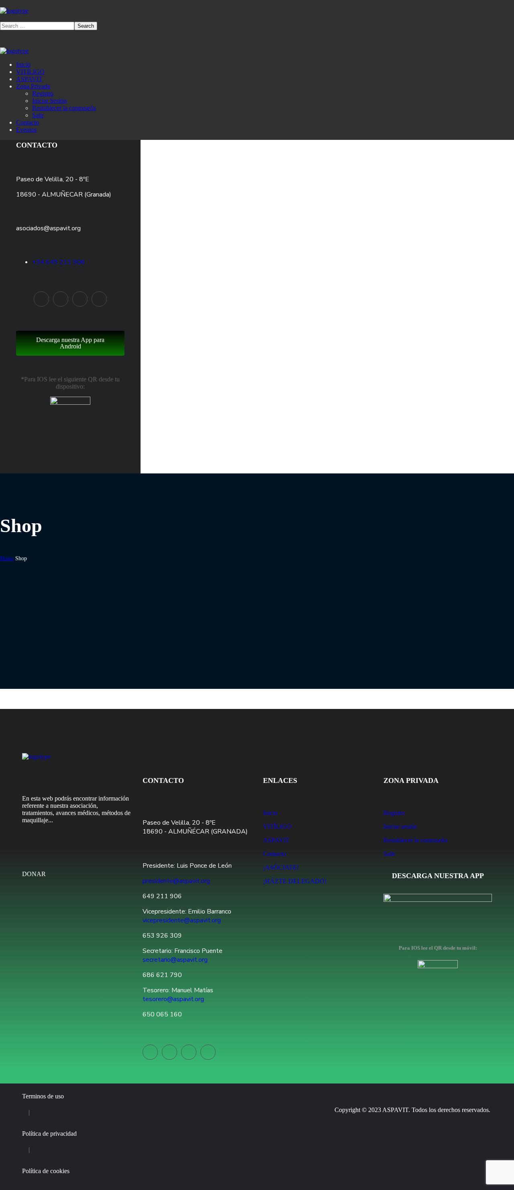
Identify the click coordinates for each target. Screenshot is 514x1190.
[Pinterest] (80, 299)
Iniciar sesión (400, 826)
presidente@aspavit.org (176, 881)
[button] (257, 18)
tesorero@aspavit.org (173, 999)
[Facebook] (60, 299)
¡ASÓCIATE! (281, 867)
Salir (389, 853)
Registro (394, 812)
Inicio (270, 812)
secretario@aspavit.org (175, 959)
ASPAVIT (276, 840)
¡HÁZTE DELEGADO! (294, 881)
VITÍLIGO (277, 826)
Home (7, 558)
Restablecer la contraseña (415, 840)
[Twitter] (41, 299)
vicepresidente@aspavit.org (182, 920)
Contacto (36, 145)
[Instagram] (99, 299)
